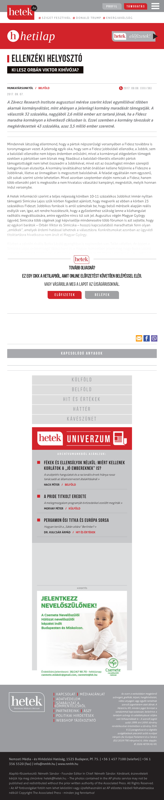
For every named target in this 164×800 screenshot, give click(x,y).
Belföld (44, 88)
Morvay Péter (53, 508)
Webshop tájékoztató (76, 720)
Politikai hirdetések (75, 716)
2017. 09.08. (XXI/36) (137, 88)
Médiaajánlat (92, 694)
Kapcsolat (65, 694)
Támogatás (136, 6)
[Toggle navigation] (155, 7)
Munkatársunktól (20, 88)
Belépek (102, 295)
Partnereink (67, 711)
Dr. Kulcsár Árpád (57, 532)
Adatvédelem (68, 699)
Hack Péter (52, 484)
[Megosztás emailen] (139, 338)
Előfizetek (65, 295)
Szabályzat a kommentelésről (70, 704)
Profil (112, 6)
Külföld (74, 508)
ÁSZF (88, 711)
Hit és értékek (85, 532)
